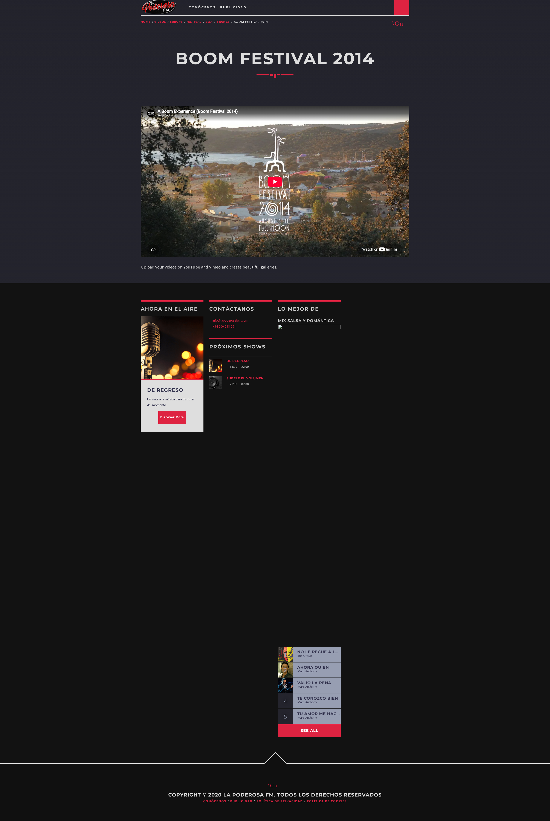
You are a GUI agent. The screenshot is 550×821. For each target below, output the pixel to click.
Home (145, 22)
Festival (194, 22)
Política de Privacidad (280, 801)
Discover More (172, 417)
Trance (223, 22)
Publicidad (241, 801)
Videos (160, 22)
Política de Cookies (327, 801)
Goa (208, 22)
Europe (176, 22)
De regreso (237, 361)
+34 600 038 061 (224, 326)
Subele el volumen (245, 378)
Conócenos (214, 801)
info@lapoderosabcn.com (230, 320)
